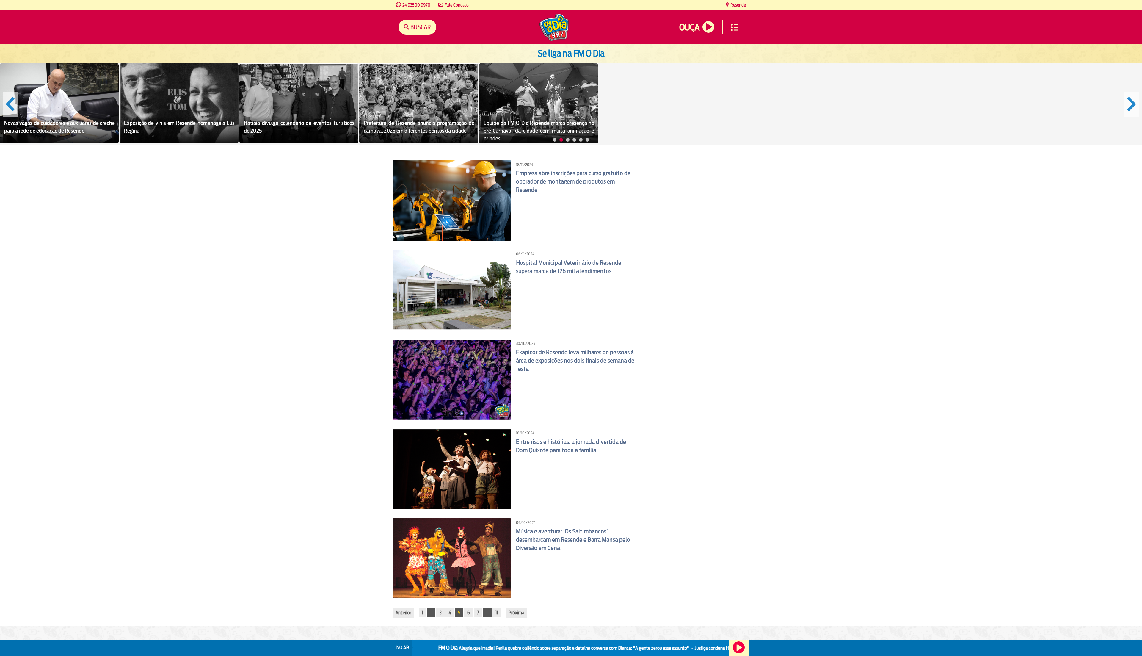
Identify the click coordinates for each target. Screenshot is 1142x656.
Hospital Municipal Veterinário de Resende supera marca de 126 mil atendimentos (568, 267)
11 (496, 613)
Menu (734, 27)
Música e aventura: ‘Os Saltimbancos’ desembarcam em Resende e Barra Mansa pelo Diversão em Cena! (573, 540)
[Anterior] (10, 104)
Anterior (403, 613)
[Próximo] (1131, 104)
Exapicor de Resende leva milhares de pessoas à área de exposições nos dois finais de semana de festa (575, 360)
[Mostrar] (554, 140)
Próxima (516, 613)
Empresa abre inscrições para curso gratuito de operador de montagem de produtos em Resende (573, 181)
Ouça (689, 27)
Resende (738, 4)
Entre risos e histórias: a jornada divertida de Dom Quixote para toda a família (571, 446)
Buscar (420, 27)
